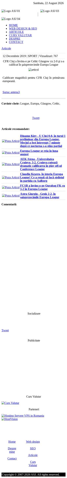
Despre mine (12, 450)
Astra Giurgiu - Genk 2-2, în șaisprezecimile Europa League (39, 195)
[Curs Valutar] (10, 403)
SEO (33, 448)
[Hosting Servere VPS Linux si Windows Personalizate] (22, 415)
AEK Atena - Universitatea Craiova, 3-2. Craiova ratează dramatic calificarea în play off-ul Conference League (41, 164)
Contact (12, 458)
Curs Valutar (33, 463)
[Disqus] (33, 258)
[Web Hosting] (9, 419)
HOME (13, 25)
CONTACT (16, 42)
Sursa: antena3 (11, 92)
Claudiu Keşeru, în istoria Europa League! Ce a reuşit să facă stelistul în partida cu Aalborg (42, 177)
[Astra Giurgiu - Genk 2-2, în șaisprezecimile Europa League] (11, 195)
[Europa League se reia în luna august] (11, 152)
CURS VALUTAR (20, 35)
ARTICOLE (16, 31)
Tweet (35, 118)
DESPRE (14, 38)
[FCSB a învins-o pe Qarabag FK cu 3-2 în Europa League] (11, 187)
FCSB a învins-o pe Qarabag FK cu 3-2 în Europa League (42, 187)
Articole (6, 48)
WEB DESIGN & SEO (23, 28)
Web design (33, 441)
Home (12, 441)
